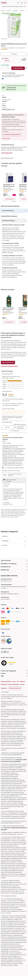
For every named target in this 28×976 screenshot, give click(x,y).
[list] (14, 25)
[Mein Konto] (18, 3)
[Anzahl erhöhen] (7, 68)
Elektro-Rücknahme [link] (14, 684)
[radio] (2, 58)
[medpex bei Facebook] (2, 652)
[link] (3, 641)
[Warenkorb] (22, 3)
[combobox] (14, 6)
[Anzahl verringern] (2, 68)
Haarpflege (15, 10)
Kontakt (22, 684)
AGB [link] (18, 681)
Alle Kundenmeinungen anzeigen (9, 366)
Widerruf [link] (22, 681)
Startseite (3, 10)
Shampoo (22, 10)
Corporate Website (6, 681)
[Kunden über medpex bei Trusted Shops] (9, 663)
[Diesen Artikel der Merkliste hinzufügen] (26, 68)
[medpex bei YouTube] (8, 652)
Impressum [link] (4, 688)
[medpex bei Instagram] (5, 652)
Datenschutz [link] (4, 684)
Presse (14, 681)
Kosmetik (9, 10)
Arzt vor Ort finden (6, 138)
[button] (12, 134)
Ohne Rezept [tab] (14, 54)
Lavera (3, 105)
